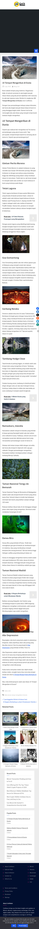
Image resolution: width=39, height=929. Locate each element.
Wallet (31, 879)
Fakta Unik (7, 691)
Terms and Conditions (11, 888)
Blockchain (33, 872)
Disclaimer (8, 894)
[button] (37, 308)
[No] (37, 923)
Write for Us (8, 879)
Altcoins (32, 869)
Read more (22, 925)
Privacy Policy (9, 891)
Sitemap (7, 897)
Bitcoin (32, 866)
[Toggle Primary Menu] (36, 51)
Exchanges (33, 876)
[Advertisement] (19, 28)
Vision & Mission (9, 872)
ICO (31, 882)
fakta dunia (7, 695)
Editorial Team (9, 869)
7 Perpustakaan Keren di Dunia (17, 837)
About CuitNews (9, 866)
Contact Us (8, 876)
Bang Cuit (16, 86)
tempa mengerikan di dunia (19, 695)
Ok (14, 925)
